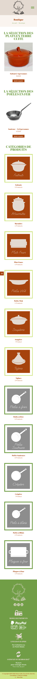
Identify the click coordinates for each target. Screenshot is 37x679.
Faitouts (18, 186)
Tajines (18, 379)
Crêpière (18, 495)
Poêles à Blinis (18, 534)
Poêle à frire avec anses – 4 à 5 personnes (18, 129)
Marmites (18, 224)
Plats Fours (18, 263)
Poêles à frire (18, 418)
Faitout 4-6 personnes (18, 74)
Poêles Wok (18, 302)
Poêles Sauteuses (18, 456)
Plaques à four (18, 572)
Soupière (18, 340)
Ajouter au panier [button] (18, 81)
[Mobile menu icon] (32, 7)
